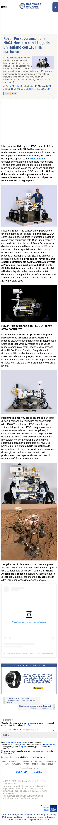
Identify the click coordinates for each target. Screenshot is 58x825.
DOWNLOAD (51, 761)
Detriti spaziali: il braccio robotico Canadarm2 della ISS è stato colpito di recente (21, 700)
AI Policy (51, 814)
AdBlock (18, 817)
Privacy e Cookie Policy (33, 814)
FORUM (35, 764)
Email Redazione (46, 817)
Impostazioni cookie (39, 819)
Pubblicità (7, 817)
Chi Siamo (6, 814)
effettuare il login (13, 742)
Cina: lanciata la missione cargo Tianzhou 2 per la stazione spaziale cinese (35, 707)
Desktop (21, 772)
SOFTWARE (39, 761)
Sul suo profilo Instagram (16, 567)
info (28, 725)
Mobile (38, 772)
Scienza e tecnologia (37, 89)
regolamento (36, 751)
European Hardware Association (45, 809)
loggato (24, 746)
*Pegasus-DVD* (15, 730)
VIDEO (26, 764)
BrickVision (36, 158)
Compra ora (38, 688)
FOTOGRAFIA (16, 764)
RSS (11, 819)
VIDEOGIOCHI (26, 761)
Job (25, 819)
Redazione (30, 817)
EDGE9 (6, 764)
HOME (3, 761)
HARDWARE (13, 761)
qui (34, 757)
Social (18, 819)
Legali (16, 814)
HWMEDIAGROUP (48, 764)
